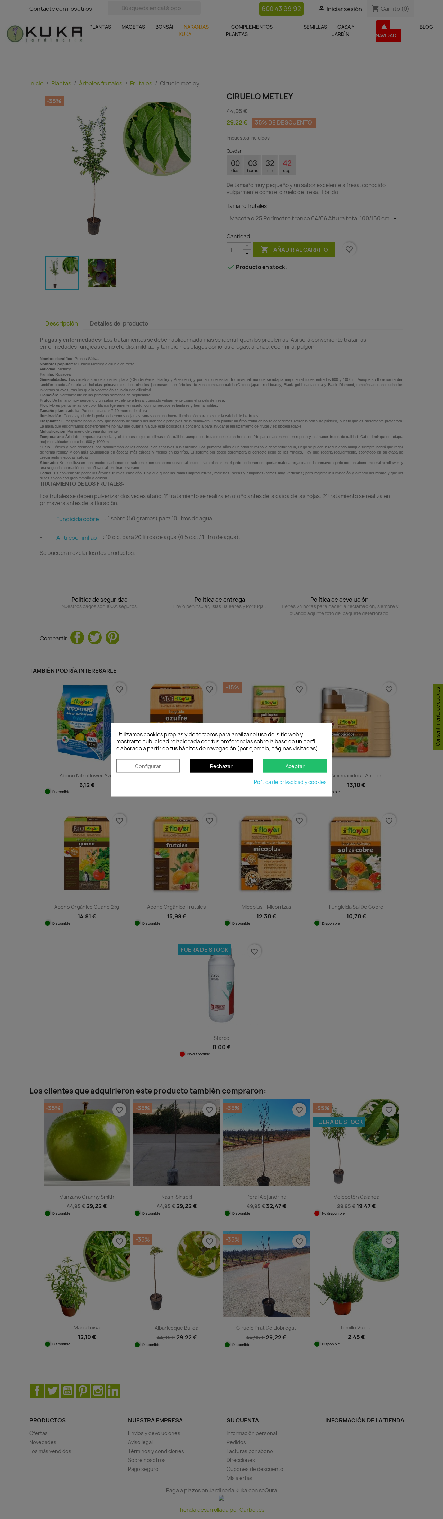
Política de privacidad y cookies (290, 782)
